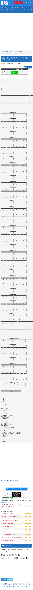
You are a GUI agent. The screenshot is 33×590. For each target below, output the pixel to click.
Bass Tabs (5, 51)
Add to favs (28, 67)
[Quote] (19, 558)
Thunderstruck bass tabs (8, 513)
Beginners (19, 3)
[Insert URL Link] (9, 558)
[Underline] (7, 558)
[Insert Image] (12, 558)
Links (30, 584)
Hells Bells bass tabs (7, 526)
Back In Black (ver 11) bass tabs (10, 520)
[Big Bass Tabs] (4, 3)
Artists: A (12, 51)
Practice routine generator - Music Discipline (17, 586)
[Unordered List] (17, 558)
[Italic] (5, 558)
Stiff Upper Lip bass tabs (8, 506)
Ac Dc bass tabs (20, 51)
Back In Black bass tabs (8, 540)
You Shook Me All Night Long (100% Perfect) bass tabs (11, 517)
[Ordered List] (14, 558)
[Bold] (2, 558)
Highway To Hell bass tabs (8, 523)
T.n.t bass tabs (5, 532)
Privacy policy (23, 584)
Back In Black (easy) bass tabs (9, 534)
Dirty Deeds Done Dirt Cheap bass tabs (12, 537)
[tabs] (22, 558)
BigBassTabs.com (21, 583)
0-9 (2, 7)
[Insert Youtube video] (24, 558)
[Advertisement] (16, 31)
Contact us (15, 584)
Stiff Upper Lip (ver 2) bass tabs (12, 53)
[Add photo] (26, 558)
